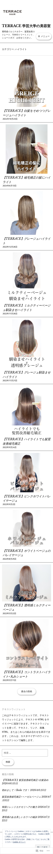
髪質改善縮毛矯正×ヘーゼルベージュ (21, 796)
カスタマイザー (29, 736)
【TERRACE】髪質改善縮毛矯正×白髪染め (25, 780)
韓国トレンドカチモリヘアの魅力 (19, 807)
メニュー (45, 36)
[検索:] (25, 752)
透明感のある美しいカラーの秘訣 (19, 817)
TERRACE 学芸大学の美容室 (26, 26)
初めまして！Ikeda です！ (16, 790)
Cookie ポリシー (19, 842)
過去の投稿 (26, 691)
